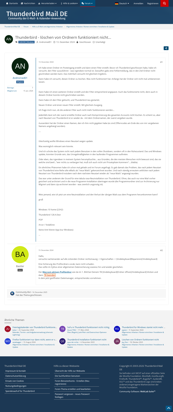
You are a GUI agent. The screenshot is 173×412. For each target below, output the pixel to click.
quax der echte (73, 342)
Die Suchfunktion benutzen (67, 375)
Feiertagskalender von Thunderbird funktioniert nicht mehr (40, 327)
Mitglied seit (11, 91)
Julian (15, 330)
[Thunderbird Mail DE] (86, 15)
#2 (161, 250)
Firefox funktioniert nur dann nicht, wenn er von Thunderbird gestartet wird (48, 339)
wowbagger (17, 342)
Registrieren (152, 3)
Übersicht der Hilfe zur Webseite (70, 370)
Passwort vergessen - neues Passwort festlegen (72, 395)
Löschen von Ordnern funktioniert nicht (140, 339)
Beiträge (10, 88)
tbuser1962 (71, 330)
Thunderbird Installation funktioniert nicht (86, 339)
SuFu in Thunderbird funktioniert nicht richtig (88, 327)
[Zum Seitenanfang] (169, 408)
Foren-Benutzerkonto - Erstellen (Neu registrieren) (72, 382)
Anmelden (138, 3)
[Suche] (164, 3)
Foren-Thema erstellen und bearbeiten (73, 389)
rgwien (124, 330)
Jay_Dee (125, 342)
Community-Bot (23, 292)
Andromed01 (45, 42)
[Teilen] (166, 48)
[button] (122, 3)
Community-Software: (137, 391)
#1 (161, 62)
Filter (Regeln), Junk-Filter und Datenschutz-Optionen (87, 332)
